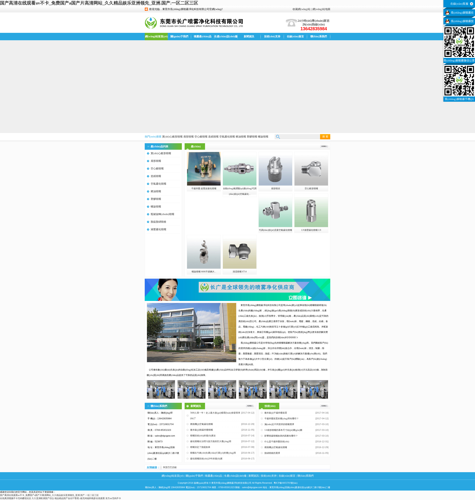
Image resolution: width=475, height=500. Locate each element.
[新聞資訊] (250, 406)
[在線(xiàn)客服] (471, 3)
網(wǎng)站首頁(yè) (156, 36)
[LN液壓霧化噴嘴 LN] (311, 226)
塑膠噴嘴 (252, 136)
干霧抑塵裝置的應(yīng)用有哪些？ (281, 418)
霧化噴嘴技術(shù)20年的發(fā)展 (206, 458)
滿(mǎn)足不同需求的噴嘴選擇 (279, 424)
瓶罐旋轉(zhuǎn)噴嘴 (162, 214)
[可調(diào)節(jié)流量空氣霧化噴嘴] (275, 226)
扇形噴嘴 (188, 136)
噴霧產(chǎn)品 (203, 36)
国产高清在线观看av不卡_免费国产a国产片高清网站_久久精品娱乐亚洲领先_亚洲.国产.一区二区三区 (99, 3)
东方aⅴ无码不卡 (113, 498)
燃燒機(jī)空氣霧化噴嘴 (201, 424)
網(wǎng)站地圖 (321, 9)
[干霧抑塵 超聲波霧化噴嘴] (204, 184)
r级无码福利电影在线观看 (92, 498)
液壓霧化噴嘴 (158, 229)
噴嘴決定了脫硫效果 (200, 447)
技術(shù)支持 (272, 36)
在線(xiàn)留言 (295, 36)
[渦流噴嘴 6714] (239, 268)
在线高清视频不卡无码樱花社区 (15, 498)
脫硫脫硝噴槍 (158, 221)
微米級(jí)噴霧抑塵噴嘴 (201, 430)
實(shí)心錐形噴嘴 (172, 136)
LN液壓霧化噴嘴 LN (311, 230)
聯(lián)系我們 (318, 36)
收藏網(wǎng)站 (301, 9)
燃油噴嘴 (241, 136)
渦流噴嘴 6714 (240, 271)
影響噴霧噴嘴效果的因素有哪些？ (281, 436)
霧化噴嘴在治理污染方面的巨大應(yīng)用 (210, 441)
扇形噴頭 (275, 188)
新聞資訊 (249, 36)
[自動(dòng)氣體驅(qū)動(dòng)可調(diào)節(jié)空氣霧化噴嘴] (239, 184)
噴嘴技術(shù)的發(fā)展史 (203, 435)
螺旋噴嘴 (263, 136)
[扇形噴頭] (275, 184)
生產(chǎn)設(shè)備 (225, 36)
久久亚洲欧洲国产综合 (43, 498)
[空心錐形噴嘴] (311, 184)
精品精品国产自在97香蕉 (67, 498)
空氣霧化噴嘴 (227, 136)
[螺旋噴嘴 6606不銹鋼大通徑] (204, 268)
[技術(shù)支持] (324, 406)
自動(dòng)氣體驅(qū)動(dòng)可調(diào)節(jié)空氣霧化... (239, 191)
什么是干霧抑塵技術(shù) (276, 441)
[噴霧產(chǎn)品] (324, 146)
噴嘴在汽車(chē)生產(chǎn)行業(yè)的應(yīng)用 (213, 453)
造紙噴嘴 (213, 136)
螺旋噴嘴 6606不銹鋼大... (204, 271)
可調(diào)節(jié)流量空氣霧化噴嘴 (275, 230)
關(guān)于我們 (179, 36)
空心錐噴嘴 (200, 136)
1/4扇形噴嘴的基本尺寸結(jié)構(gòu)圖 (283, 430)
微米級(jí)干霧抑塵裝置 (275, 413)
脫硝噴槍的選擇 (272, 453)
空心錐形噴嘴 (311, 188)
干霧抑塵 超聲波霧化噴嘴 (203, 188)
